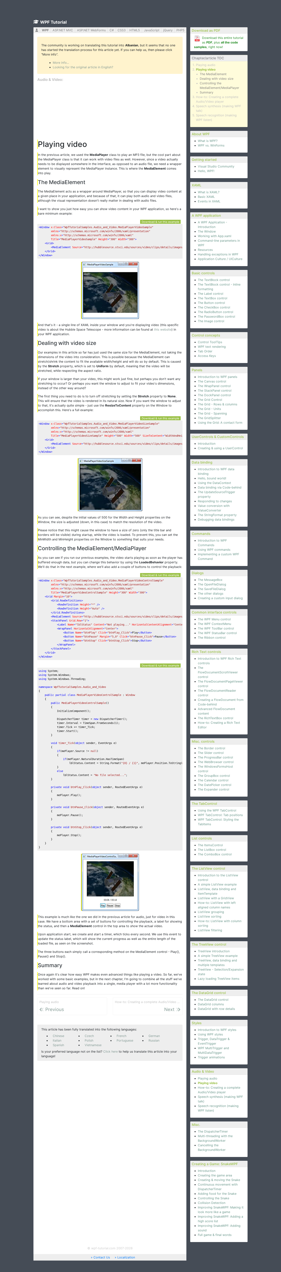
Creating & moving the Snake (219, 1180)
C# (112, 30)
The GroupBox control (214, 776)
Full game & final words (214, 1235)
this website (162, 329)
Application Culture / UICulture (220, 259)
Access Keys (207, 356)
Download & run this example (160, 221)
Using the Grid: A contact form (220, 422)
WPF (45, 30)
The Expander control (213, 789)
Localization (126, 1257)
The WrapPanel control (214, 386)
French (121, 1036)
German (154, 1036)
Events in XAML (209, 201)
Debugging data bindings (216, 519)
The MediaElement (213, 74)
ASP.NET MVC (63, 30)
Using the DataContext (214, 483)
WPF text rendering (212, 347)
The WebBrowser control (216, 762)
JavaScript (151, 30)
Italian (57, 1040)
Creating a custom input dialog (220, 598)
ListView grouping (211, 912)
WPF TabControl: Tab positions (220, 815)
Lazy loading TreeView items (218, 979)
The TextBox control (212, 298)
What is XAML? (208, 192)
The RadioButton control (215, 312)
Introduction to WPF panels (217, 377)
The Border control (211, 748)
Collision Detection (211, 1203)
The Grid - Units (209, 409)
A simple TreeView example (218, 956)
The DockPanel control (214, 395)
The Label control (210, 293)
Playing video (206, 69)
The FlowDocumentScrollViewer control (218, 672)
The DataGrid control (213, 999)
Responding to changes (215, 501)
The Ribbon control (212, 637)
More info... (61, 62)
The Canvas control (212, 381)
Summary (206, 92)
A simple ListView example (217, 884)
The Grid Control (210, 400)
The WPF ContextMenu (214, 624)
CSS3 (122, 30)
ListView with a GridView (216, 898)
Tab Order (205, 351)
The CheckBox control (214, 307)
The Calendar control (213, 780)
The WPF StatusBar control (217, 633)
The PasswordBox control (216, 316)
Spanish (58, 1045)
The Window (207, 231)
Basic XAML (206, 197)
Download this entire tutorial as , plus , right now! (218, 42)
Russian (154, 1040)
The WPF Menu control (214, 619)
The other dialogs (210, 593)
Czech (89, 1036)
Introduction (206, 443)
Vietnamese (93, 1045)
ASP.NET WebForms (91, 30)
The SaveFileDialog (212, 589)
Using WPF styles (210, 1034)
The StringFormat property (217, 515)
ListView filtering (210, 930)
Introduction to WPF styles (217, 1030)
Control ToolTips (210, 342)
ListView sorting (209, 916)
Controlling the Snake (213, 1198)
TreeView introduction (214, 951)
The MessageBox (210, 580)
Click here (110, 1051)
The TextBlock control (214, 280)
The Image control (211, 321)
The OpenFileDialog (212, 584)
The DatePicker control (214, 785)
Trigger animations (211, 1057)
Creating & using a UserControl (220, 448)
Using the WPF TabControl (217, 810)
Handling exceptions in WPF (218, 254)
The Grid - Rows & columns (217, 404)
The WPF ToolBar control (216, 628)
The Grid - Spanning (212, 413)
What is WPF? (208, 141)
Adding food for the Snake (217, 1194)
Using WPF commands (214, 549)
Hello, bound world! (212, 478)
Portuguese (125, 1040)
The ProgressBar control (215, 757)
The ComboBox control (215, 854)
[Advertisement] (110, 111)
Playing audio (205, 65)
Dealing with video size (216, 79)
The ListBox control (212, 850)
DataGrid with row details (216, 1009)
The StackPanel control (214, 390)
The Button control (211, 303)
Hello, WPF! (206, 171)
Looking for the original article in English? (83, 67)
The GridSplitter (209, 418)
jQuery (168, 30)
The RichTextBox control (215, 718)
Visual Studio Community (216, 166)
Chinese (58, 1036)
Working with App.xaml (214, 236)
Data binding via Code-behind (219, 487)
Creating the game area (215, 1175)
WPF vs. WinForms (211, 145)
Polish (89, 1040)
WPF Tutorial (53, 22)
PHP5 (180, 30)
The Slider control (211, 753)
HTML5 (134, 30)
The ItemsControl (210, 845)
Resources (205, 250)
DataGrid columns (211, 1004)
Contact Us (101, 1257)
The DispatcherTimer (213, 1131)
